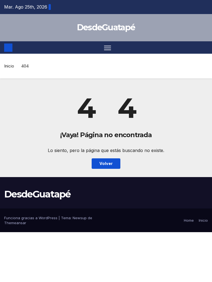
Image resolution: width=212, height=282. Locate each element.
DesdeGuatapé (106, 27)
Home (189, 220)
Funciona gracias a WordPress (31, 218)
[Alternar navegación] (107, 47)
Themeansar (15, 223)
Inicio (9, 66)
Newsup (80, 218)
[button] (204, 47)
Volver (106, 163)
